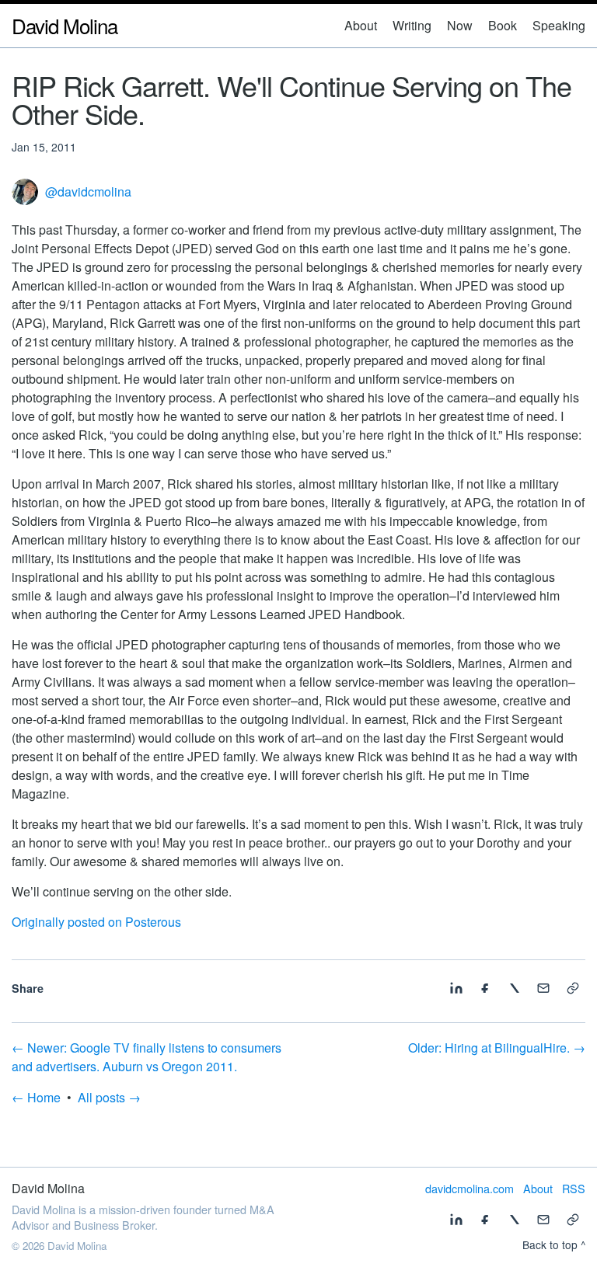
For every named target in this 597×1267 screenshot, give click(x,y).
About (360, 25)
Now (460, 25)
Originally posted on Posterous (96, 922)
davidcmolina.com (469, 1188)
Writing (412, 25)
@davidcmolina (88, 192)
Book (502, 25)
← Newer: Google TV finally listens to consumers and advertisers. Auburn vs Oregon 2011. (146, 1057)
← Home (36, 1097)
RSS (573, 1188)
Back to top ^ (553, 1244)
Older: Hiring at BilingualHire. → (496, 1047)
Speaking (558, 25)
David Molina (64, 25)
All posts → (109, 1097)
